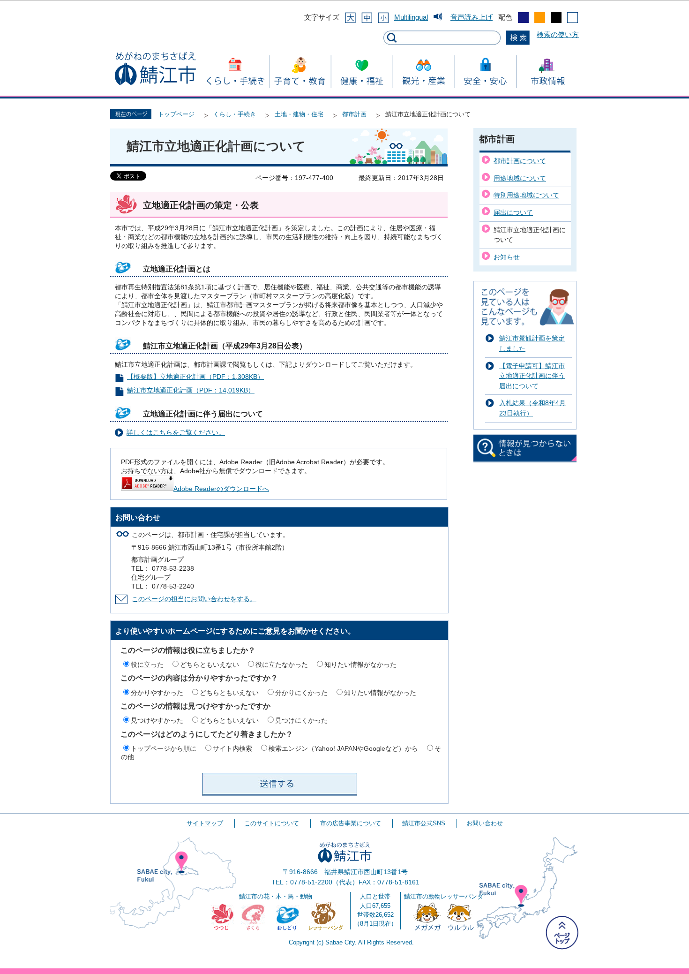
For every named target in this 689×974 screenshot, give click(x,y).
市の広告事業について (350, 823)
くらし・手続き (234, 114)
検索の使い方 (558, 34)
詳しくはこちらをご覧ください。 (176, 432)
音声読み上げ (471, 17)
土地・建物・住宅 (299, 114)
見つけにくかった (301, 720)
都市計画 (354, 114)
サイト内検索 (232, 748)
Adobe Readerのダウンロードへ (221, 488)
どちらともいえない (209, 664)
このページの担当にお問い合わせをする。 (194, 599)
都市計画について (520, 161)
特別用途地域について (526, 195)
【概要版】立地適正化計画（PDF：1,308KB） (195, 376)
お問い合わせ (484, 823)
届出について (513, 212)
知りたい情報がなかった (360, 664)
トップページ (176, 114)
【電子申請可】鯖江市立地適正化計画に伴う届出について (532, 376)
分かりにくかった (301, 692)
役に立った (147, 664)
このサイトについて (271, 823)
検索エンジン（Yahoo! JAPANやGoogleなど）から (343, 748)
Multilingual (411, 17)
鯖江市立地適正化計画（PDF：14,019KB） (191, 390)
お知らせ (507, 257)
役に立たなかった (281, 664)
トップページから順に (163, 748)
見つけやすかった (157, 720)
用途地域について (520, 178)
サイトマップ (205, 823)
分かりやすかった (157, 692)
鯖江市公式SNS (423, 823)
